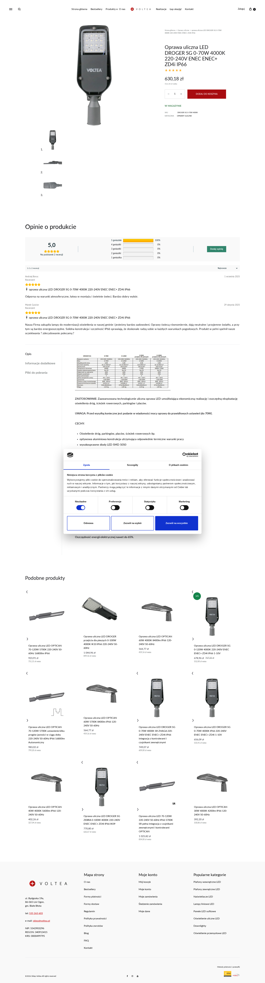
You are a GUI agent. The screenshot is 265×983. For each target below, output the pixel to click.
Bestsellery (96, 9)
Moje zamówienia (148, 896)
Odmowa (88, 523)
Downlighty (200, 926)
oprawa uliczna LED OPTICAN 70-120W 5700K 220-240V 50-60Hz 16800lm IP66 (45, 650)
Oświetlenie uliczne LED (207, 918)
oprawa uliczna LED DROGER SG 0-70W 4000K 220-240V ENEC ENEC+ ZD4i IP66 (79, 289)
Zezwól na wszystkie (177, 523)
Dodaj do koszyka (207, 94)
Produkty (111, 9)
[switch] (115, 507)
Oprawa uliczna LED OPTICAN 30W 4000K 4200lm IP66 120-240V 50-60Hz (210, 811)
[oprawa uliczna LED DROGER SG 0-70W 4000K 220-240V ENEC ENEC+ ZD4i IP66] (27, 289)
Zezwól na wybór (132, 523)
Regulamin (89, 911)
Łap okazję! (176, 9)
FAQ (86, 940)
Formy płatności (92, 896)
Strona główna (79, 9)
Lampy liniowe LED (204, 904)
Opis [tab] (28, 354)
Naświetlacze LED (203, 896)
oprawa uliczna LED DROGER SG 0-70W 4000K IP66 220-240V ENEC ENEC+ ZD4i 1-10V (212, 731)
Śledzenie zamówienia (150, 904)
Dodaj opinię (216, 249)
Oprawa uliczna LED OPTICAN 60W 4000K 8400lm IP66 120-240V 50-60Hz (155, 640)
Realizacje (161, 9)
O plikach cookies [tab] (178, 465)
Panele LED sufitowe (205, 911)
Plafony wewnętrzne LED (207, 882)
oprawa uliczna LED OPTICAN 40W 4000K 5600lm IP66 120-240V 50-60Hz (45, 811)
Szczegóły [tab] (132, 465)
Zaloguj (241, 9)
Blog (86, 933)
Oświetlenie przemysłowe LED (210, 933)
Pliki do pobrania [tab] (36, 372)
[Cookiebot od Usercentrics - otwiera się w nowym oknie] (184, 455)
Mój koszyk (145, 882)
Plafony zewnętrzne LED (207, 889)
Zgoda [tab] (86, 465)
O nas (122, 9)
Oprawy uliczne (183, 30)
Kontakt (189, 9)
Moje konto (145, 889)
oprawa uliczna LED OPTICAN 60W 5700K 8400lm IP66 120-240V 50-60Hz (100, 722)
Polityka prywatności (95, 918)
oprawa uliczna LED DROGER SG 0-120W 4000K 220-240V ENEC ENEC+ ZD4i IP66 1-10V (212, 650)
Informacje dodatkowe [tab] (40, 363)
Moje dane (144, 911)
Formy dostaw (91, 904)
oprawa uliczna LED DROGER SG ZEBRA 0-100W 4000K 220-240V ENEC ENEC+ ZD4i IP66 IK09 (102, 820)
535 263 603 (36, 913)
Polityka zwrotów (93, 926)
